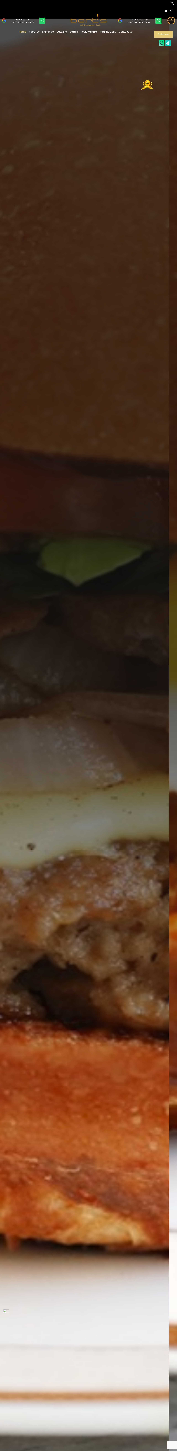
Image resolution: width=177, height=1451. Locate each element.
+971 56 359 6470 (23, 22)
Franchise (48, 32)
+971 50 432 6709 (139, 22)
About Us (34, 32)
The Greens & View (139, 19)
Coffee (74, 32)
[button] (172, 3)
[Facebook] (165, 10)
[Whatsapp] (42, 20)
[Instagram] (170, 10)
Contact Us (125, 32)
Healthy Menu (108, 32)
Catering (61, 32)
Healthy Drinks (89, 32)
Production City (23, 19)
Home (22, 32)
